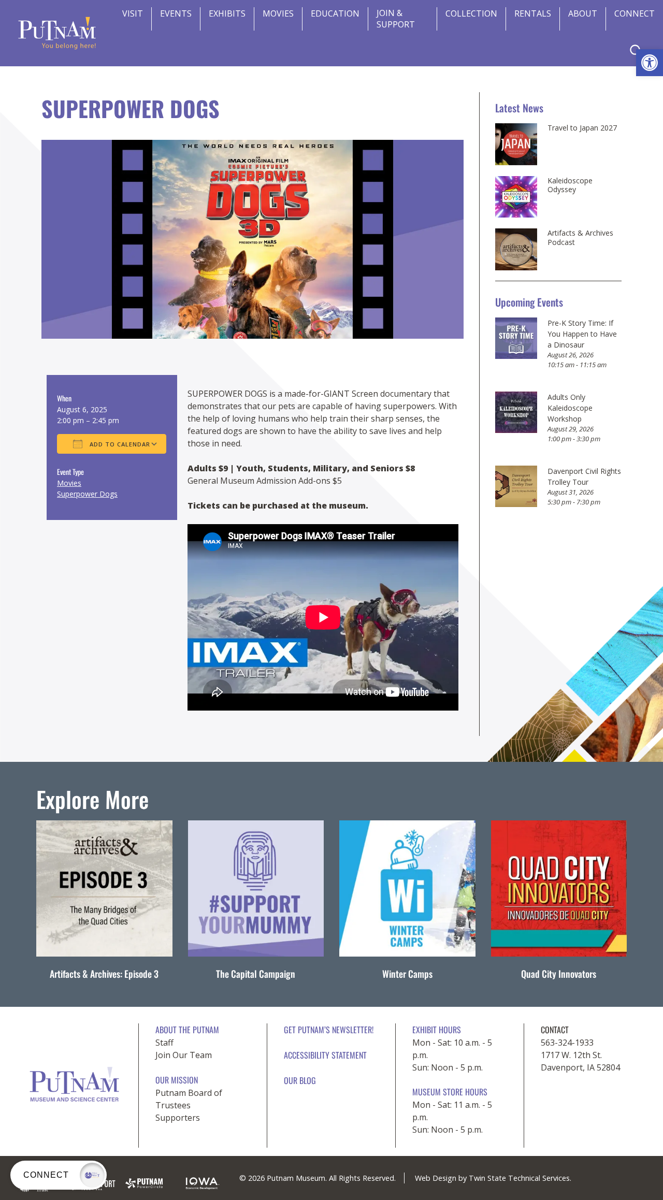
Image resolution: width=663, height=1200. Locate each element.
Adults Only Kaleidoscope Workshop (570, 408)
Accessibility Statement (325, 1055)
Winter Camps (407, 973)
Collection (471, 13)
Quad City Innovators (558, 973)
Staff (164, 1042)
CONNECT (634, 13)
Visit (132, 13)
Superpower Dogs (87, 494)
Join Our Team (183, 1055)
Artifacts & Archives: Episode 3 (104, 973)
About (582, 13)
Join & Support (396, 18)
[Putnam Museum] (57, 33)
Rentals (532, 13)
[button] (649, 62)
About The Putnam (187, 1029)
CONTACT (555, 1029)
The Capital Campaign (255, 973)
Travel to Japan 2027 (582, 128)
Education (335, 13)
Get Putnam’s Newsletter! (328, 1029)
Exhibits (227, 13)
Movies (278, 13)
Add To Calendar (119, 444)
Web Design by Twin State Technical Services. (493, 1178)
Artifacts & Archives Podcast (580, 237)
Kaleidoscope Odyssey (570, 185)
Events (176, 13)
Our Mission (176, 1080)
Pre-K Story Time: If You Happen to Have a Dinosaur (582, 334)
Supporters (177, 1117)
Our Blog (300, 1080)
